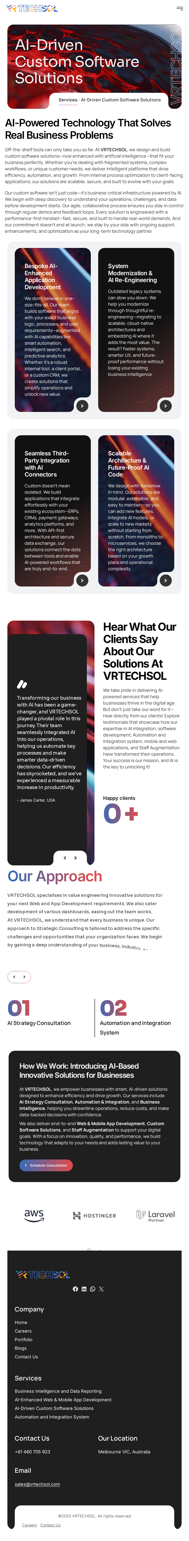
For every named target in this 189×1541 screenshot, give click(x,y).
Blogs (21, 1348)
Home (21, 1322)
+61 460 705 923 (32, 1451)
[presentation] (64, 858)
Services (68, 100)
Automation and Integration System (52, 1416)
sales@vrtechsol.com (37, 1484)
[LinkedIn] (84, 1289)
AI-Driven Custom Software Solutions (54, 1408)
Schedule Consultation (48, 1165)
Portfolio (23, 1339)
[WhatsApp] (93, 1289)
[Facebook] (75, 1289)
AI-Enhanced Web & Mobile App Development (63, 1399)
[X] (101, 1289)
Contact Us (26, 1356)
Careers (23, 1331)
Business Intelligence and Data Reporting (58, 1391)
